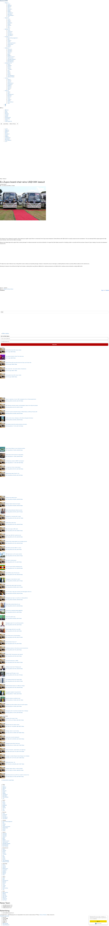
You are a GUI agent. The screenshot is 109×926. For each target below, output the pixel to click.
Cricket (9, 21)
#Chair (8, 289)
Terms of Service (43, 914)
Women (9, 96)
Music (9, 64)
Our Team (5, 900)
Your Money (10, 35)
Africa (9, 7)
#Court (11, 289)
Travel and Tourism (11, 43)
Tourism (9, 99)
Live (8, 16)
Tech (6, 78)
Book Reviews (10, 61)
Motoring (9, 95)
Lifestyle (7, 36)
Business (7, 29)
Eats (8, 39)
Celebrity (9, 65)
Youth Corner (10, 58)
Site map (4, 895)
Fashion (9, 40)
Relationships (10, 44)
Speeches (10, 51)
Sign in (102, 290)
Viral (8, 103)
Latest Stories (8, 121)
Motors (9, 79)
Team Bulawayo (11, 75)
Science (9, 88)
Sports (6, 17)
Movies (9, 66)
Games (9, 68)
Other (9, 27)
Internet (9, 81)
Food (9, 98)
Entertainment (8, 63)
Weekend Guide (11, 76)
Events (9, 74)
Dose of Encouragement (12, 38)
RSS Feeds (5, 896)
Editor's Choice (13, 123)
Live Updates (6, 333)
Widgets (4, 893)
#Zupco (5, 289)
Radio (9, 71)
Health (9, 10)
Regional (9, 5)
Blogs (9, 54)
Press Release (10, 15)
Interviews (10, 50)
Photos (9, 46)
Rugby (9, 24)
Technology (7, 118)
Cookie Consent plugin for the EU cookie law (98, 923)
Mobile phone (10, 83)
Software (9, 85)
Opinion (6, 48)
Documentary (10, 102)
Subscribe (54, 344)
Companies (10, 31)
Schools (9, 25)
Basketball (10, 22)
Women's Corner (11, 56)
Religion (9, 11)
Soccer (9, 20)
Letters (9, 53)
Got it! (98, 921)
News (6, 2)
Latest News (5, 123)
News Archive (5, 892)
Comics (9, 45)
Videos (6, 90)
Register (107, 290)
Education (10, 9)
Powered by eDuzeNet (4, 916)
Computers (10, 84)
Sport (9, 93)
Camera (9, 80)
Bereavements (10, 60)
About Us (4, 897)
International (10, 12)
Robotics (9, 86)
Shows (9, 73)
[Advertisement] (54, 151)
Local (9, 4)
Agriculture (10, 14)
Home (7, 110)
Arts (8, 70)
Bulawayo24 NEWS (4, 0)
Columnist (10, 49)
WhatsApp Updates (11, 59)
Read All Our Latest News (8, 780)
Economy (9, 32)
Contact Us (5, 898)
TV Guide (9, 69)
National (9, 6)
